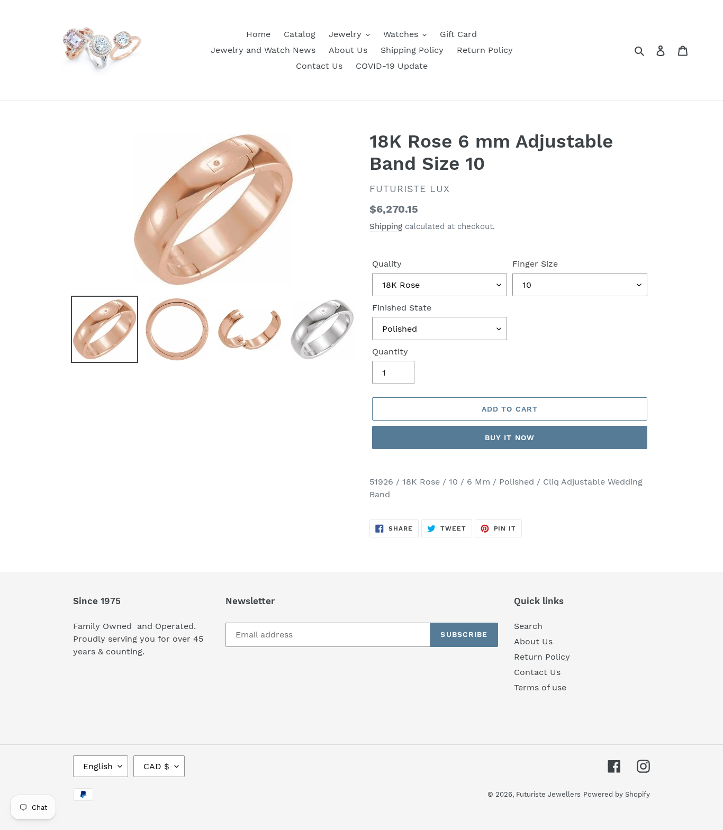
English (98, 766)
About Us (533, 641)
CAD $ (156, 766)
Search (528, 626)
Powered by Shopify (616, 794)
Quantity (390, 351)
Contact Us (537, 672)
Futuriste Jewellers (548, 794)
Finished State (401, 308)
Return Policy (542, 657)
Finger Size (535, 264)
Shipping (385, 226)
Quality (387, 264)
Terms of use (540, 687)
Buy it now (510, 437)
